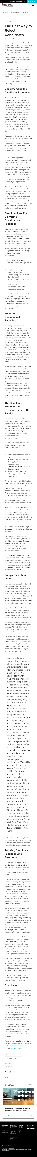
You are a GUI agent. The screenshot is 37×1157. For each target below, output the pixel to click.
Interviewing (8, 1066)
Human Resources (11, 1058)
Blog (20, 1130)
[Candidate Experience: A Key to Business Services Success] (18, 1096)
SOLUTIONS (5, 1125)
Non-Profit (11, 1138)
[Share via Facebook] (5, 1072)
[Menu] (33, 5)
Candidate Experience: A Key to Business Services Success (17, 1109)
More (24, 12)
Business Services (13, 1130)
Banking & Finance (13, 1128)
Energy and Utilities (13, 1133)
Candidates (9, 1055)
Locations (20, 1126)
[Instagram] (30, 1)
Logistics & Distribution (13, 1137)
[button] (32, 12)
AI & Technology (12, 1127)
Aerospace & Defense (13, 1126)
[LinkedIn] (28, 1)
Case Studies (21, 1127)
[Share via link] (19, 1072)
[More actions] (31, 22)
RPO (3, 1126)
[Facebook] (34, 1)
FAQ (20, 1131)
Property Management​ (13, 1139)
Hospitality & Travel (13, 1134)
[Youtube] (32, 1)
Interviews (18, 1055)
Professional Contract (4, 1128)
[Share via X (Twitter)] (10, 1072)
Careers (20, 1132)
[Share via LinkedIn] (14, 1072)
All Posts (5, 12)
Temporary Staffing (5, 1132)
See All (30, 1084)
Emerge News (15, 12)
